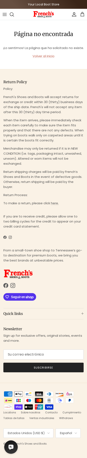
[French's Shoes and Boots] (43, 14)
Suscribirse (43, 368)
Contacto (51, 412)
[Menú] (4, 14)
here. (55, 203)
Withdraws (66, 418)
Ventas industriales (41, 418)
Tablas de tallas (13, 418)
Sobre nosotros (30, 412)
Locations (9, 412)
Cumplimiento (72, 412)
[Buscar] (14, 14)
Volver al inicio (43, 56)
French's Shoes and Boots (30, 443)
